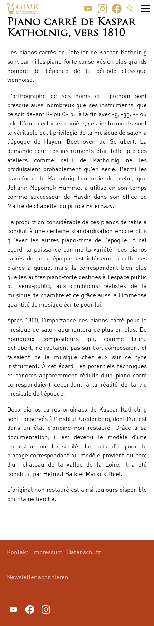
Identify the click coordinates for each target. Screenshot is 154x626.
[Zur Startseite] (23, 8)
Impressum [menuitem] (47, 552)
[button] (88, 8)
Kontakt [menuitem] (17, 552)
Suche (130, 8)
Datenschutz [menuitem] (84, 552)
